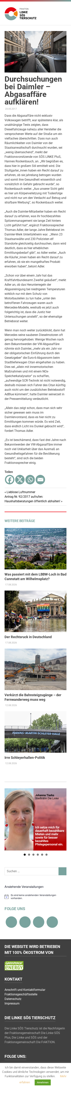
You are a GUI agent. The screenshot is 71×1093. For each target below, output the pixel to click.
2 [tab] (29, 855)
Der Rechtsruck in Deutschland (28, 637)
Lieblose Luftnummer (20, 492)
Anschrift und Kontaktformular (25, 990)
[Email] (40, 479)
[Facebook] (9, 479)
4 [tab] (38, 855)
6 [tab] (46, 855)
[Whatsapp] (30, 479)
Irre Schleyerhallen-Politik (25, 758)
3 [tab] (33, 855)
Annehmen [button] (42, 1082)
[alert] (35, 897)
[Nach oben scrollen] (64, 1086)
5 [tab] (42, 855)
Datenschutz (13, 999)
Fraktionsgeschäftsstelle (21, 994)
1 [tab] (25, 855)
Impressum (12, 1003)
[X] (20, 479)
